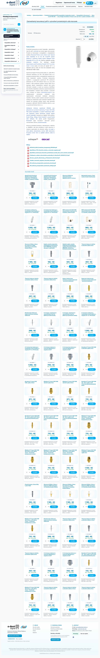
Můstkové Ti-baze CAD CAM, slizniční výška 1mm (51, 382)
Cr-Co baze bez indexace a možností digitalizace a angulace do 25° (69, 348)
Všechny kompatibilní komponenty (11, 36)
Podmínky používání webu (56, 628)
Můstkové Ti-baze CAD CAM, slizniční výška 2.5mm (70, 382)
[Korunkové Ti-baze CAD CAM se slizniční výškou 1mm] (89, 357)
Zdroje (34, 630)
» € (95, 3)
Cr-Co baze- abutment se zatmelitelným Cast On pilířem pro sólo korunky (50, 314)
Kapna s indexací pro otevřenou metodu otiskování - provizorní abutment (70, 280)
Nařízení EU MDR (54, 630)
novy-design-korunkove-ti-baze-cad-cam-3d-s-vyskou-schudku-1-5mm (75, 16)
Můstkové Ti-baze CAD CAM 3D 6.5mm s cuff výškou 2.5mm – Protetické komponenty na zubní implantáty (51, 452)
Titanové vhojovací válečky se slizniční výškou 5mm (50, 279)
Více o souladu (19, 638)
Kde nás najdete (84, 633)
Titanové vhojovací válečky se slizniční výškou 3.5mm (31, 279)
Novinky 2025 (35, 6)
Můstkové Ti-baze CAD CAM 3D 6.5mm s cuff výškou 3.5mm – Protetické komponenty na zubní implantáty (70, 452)
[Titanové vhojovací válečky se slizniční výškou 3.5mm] (32, 288)
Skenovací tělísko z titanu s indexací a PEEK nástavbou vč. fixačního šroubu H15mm (88, 486)
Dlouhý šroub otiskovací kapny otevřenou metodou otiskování (31, 314)
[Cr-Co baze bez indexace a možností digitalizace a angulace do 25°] (70, 357)
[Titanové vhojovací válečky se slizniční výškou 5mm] (51, 288)
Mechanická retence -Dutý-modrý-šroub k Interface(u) (88, 176)
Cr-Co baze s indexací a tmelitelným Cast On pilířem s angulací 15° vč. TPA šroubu (32, 211)
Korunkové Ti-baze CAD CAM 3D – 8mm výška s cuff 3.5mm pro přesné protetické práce (70, 417)
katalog (29, 15)
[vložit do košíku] (35, 198)
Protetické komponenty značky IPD (55, 6)
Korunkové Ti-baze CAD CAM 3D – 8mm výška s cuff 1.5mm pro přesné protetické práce (32, 417)
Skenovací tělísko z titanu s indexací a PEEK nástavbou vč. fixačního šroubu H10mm (51, 486)
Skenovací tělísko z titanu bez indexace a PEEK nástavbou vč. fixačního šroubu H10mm (31, 246)
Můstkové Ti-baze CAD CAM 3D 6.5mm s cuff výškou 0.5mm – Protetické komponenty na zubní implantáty (88, 418)
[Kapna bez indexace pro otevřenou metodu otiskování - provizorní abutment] (89, 288)
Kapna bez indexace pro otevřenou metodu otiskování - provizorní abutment (88, 280)
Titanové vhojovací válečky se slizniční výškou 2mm (88, 245)
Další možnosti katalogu (9, 65)
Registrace (59, 2)
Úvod (42, 6)
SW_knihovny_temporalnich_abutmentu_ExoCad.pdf (43, 163)
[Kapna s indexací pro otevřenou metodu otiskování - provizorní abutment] (70, 288)
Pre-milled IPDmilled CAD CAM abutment (10, 72)
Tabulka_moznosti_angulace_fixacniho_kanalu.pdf (42, 160)
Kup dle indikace (36, 628)
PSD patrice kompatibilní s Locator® (11, 85)
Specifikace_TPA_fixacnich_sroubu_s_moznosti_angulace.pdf (45, 150)
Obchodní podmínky (71, 6)
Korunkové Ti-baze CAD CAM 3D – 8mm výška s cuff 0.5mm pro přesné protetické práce (88, 383)
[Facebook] (73, 637)
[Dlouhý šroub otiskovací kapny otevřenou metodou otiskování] (32, 322)
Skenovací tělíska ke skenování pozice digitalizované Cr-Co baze (69, 177)
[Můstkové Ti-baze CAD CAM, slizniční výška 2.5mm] (70, 391)
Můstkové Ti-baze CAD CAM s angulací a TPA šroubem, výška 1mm (88, 451)
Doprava (80, 6)
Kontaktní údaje (89, 6)
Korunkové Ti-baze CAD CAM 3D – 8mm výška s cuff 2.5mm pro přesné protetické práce (51, 417)
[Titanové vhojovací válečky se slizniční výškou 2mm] (89, 254)
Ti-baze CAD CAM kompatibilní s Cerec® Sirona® (10, 78)
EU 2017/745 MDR (36, 9)
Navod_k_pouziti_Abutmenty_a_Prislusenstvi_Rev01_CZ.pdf (45, 158)
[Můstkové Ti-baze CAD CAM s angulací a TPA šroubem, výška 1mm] (89, 460)
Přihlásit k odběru (55, 639)
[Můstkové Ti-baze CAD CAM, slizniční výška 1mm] (51, 391)
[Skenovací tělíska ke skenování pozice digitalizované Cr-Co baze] (70, 185)
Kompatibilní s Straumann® (83, 15)
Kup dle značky (36, 627)
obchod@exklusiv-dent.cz (81, 627)
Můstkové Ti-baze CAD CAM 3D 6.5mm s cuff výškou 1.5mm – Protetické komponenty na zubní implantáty (32, 452)
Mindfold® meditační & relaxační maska (12, 68)
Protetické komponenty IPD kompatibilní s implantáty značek (59, 15)
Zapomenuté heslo (69, 2)
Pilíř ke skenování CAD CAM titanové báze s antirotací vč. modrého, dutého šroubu (70, 211)
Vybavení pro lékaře (38, 15)
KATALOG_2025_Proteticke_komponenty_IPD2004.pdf (43, 147)
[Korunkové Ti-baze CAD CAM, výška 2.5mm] (32, 391)
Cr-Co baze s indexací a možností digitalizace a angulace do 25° (50, 348)
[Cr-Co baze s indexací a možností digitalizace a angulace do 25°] (51, 357)
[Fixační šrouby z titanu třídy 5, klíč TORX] (32, 494)
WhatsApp (75, 633)
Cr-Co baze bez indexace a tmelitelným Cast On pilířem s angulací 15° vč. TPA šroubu (51, 211)
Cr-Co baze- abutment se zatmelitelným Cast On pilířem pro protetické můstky (70, 314)
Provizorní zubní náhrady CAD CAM (11, 83)
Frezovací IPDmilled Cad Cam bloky (11, 74)
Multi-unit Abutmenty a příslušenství (11, 80)
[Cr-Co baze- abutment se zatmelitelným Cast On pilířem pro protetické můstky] (70, 322)
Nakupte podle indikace (13, 635)
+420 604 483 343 (82, 628)
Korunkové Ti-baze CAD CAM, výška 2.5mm (31, 382)
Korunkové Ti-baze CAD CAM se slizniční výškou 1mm (88, 348)
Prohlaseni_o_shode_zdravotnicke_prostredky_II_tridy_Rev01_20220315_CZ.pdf (50, 155)
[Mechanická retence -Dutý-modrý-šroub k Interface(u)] (89, 185)
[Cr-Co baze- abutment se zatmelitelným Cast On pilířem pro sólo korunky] (51, 322)
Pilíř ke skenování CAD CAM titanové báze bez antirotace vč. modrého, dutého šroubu (88, 211)
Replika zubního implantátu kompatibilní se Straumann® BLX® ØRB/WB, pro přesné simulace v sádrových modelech (51, 247)
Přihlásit (79, 2)
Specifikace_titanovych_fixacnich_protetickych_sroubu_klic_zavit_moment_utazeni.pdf (52, 152)
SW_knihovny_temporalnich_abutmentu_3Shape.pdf (43, 165)
